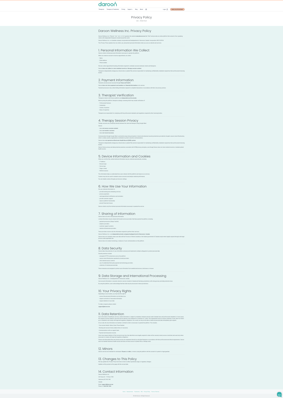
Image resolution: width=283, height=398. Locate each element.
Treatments (137, 391)
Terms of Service (155, 391)
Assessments (130, 391)
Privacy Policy (147, 391)
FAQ (142, 391)
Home (137, 20)
